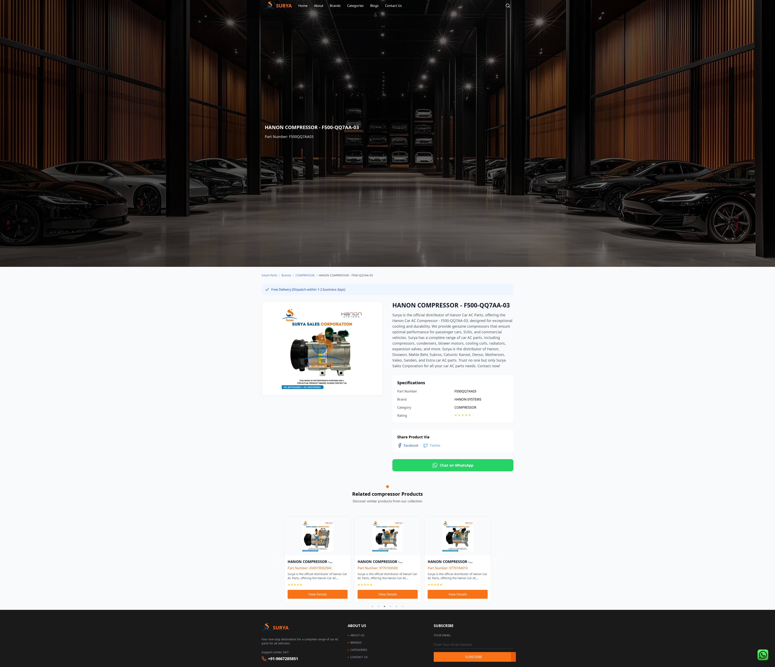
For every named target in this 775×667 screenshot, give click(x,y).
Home (303, 5)
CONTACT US (358, 657)
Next (495, 560)
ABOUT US (356, 635)
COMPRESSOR (304, 275)
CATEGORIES (357, 650)
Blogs (374, 5)
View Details (329, 594)
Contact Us (393, 5)
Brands (286, 275)
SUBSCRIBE (473, 657)
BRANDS (355, 642)
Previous (280, 560)
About (318, 5)
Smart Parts (269, 275)
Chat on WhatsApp (456, 465)
